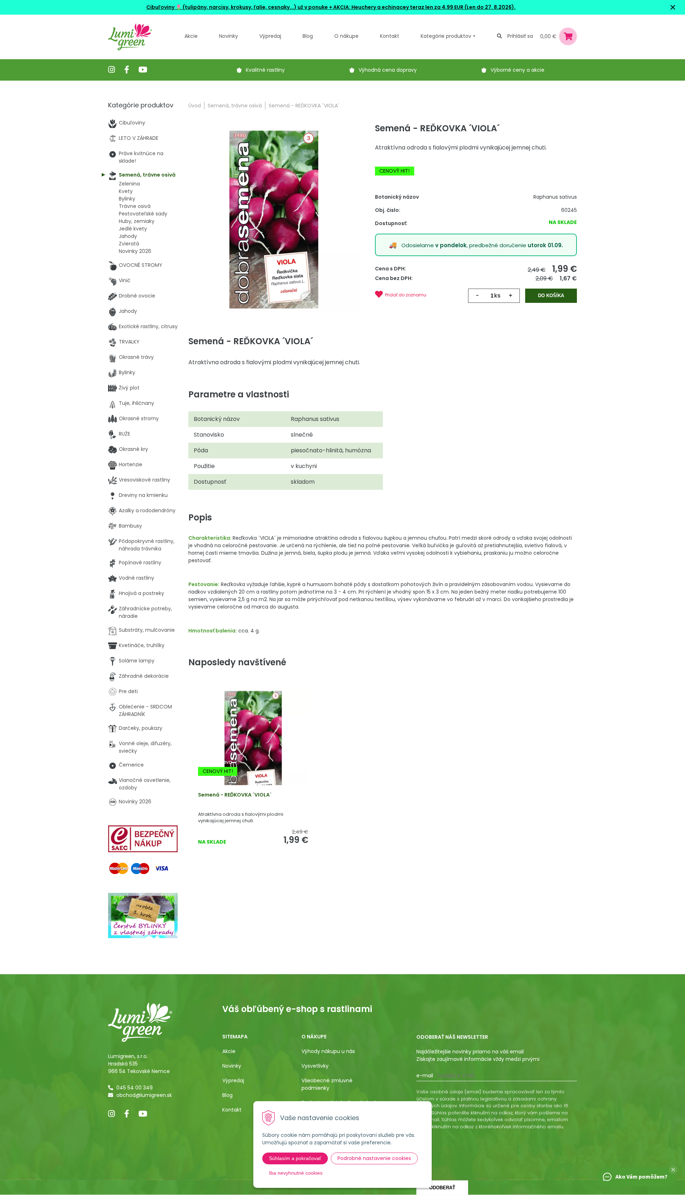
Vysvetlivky (315, 1065)
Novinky (228, 36)
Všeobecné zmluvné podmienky (326, 1084)
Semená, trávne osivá (235, 105)
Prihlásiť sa (520, 36)
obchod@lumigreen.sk (144, 1095)
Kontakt (232, 1109)
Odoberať (442, 1187)
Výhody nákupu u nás (328, 1051)
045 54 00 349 (134, 1087)
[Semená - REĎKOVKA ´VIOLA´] (273, 219)
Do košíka (551, 295)
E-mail (424, 1075)
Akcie (191, 36)
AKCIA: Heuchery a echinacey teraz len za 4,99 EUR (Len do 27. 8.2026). (424, 7)
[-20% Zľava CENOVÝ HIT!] (253, 748)
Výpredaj (270, 36)
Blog (227, 1095)
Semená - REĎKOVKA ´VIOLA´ (235, 794)
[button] (673, 1169)
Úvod (194, 105)
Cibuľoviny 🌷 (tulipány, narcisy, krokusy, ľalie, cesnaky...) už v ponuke (237, 7)
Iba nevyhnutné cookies (296, 1173)
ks (497, 295)
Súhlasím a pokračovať (295, 1158)
